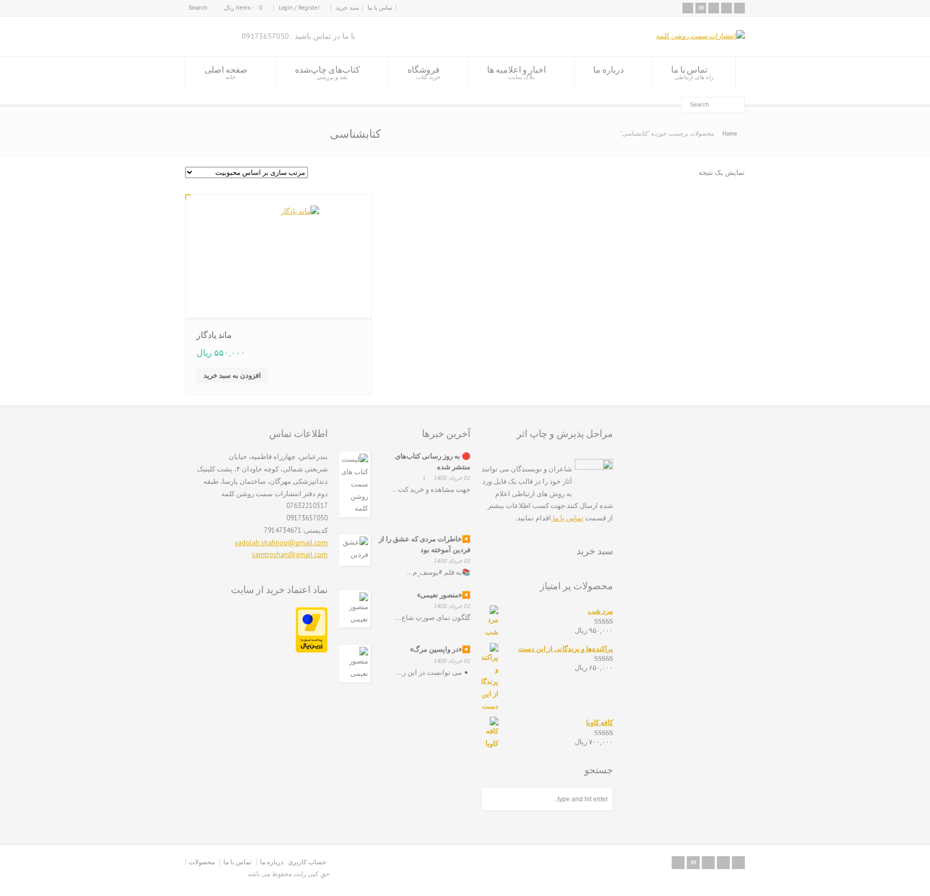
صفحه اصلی (226, 72)
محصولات (202, 862)
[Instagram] (713, 8)
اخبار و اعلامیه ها (516, 72)
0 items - (243, 7)
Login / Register (299, 7)
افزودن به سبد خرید (232, 375)
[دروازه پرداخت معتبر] (311, 650)
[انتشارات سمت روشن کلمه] (700, 35)
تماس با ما (380, 7)
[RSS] (687, 8)
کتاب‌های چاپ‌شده (327, 72)
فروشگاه (424, 72)
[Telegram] (726, 8)
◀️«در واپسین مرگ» (440, 649)
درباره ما (608, 69)
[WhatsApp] (739, 8)
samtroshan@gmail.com (290, 554)
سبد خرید (347, 7)
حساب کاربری (307, 862)
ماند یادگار (214, 334)
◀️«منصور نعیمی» (443, 594)
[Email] (700, 8)
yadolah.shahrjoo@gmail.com (281, 542)
